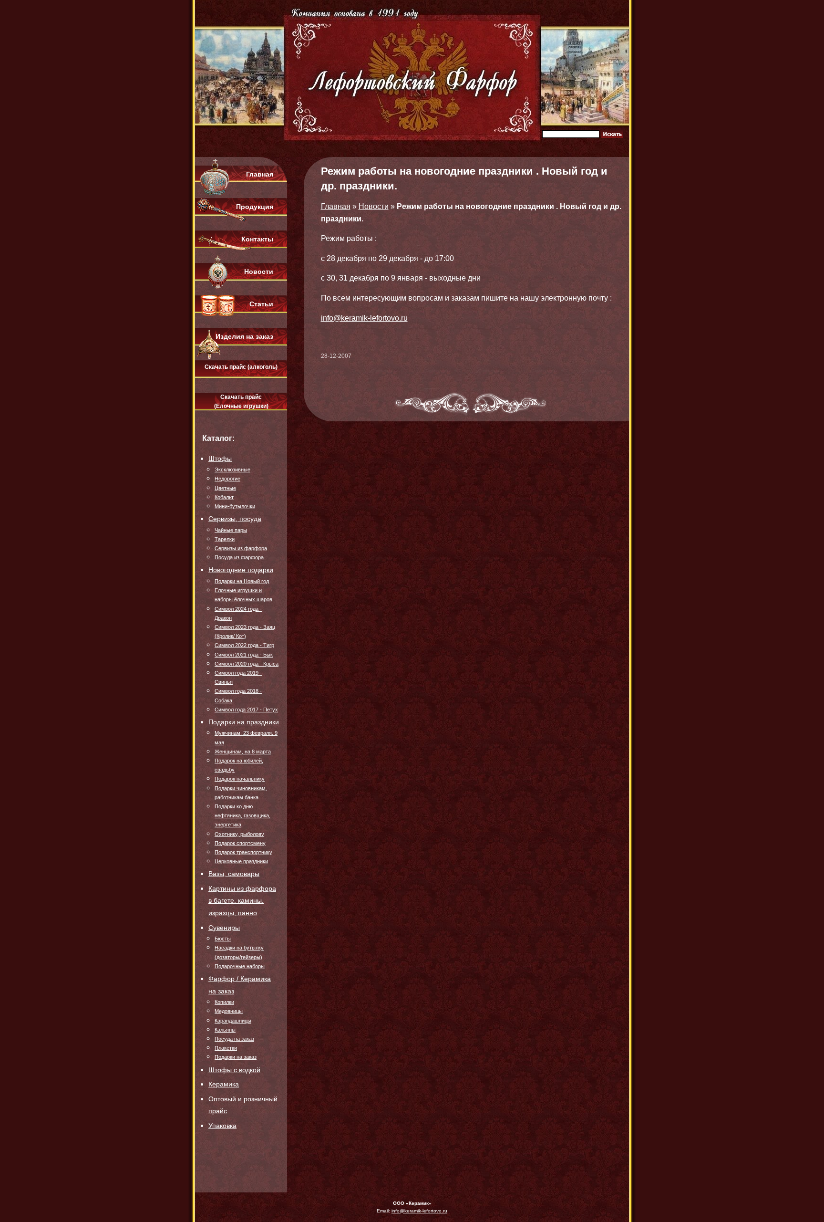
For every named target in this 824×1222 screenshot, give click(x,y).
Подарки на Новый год (242, 581)
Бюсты (223, 938)
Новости (258, 271)
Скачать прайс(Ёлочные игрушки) (241, 401)
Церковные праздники (241, 861)
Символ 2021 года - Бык (244, 655)
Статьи (261, 304)
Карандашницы (233, 1021)
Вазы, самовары (233, 873)
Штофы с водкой (234, 1070)
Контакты (257, 239)
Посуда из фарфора (239, 557)
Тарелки (225, 539)
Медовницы (229, 1011)
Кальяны (225, 1030)
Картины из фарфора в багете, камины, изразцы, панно (242, 901)
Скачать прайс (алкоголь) (241, 367)
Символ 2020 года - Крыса (246, 664)
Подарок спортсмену (240, 843)
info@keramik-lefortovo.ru (364, 318)
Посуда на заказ (234, 1039)
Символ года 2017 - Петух (246, 709)
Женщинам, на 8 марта (243, 751)
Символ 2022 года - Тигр (244, 645)
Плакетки (226, 1048)
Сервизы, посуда (234, 518)
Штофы (220, 458)
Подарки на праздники (243, 722)
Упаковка (222, 1125)
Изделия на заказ (244, 336)
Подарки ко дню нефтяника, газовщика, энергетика (242, 815)
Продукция (254, 206)
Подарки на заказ (236, 1057)
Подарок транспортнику (243, 852)
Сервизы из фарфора (241, 548)
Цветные (225, 488)
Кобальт (224, 497)
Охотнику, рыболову (239, 834)
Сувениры (224, 927)
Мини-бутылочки (235, 506)
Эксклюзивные (232, 469)
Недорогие (227, 478)
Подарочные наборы (240, 966)
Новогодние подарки (240, 570)
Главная (259, 174)
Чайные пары (231, 530)
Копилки (224, 1002)
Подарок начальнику (240, 779)
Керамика (223, 1084)
